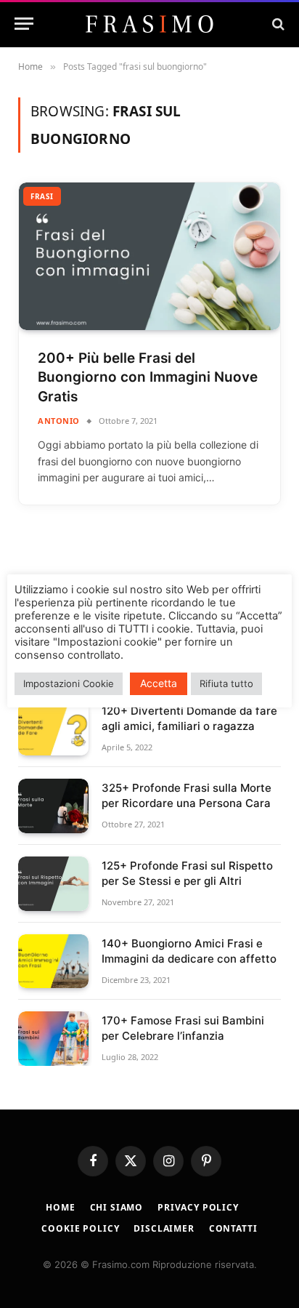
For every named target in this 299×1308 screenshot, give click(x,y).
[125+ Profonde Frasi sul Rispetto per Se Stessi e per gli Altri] (53, 883)
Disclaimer (164, 1228)
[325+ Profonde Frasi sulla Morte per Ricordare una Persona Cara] (53, 806)
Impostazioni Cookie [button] (68, 683)
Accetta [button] (158, 683)
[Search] (276, 23)
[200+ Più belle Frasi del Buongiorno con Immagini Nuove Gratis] (149, 256)
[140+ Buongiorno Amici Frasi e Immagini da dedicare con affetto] (53, 961)
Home (60, 1207)
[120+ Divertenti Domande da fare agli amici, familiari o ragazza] (53, 729)
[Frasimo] (149, 24)
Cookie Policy (80, 1228)
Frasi (42, 196)
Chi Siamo (117, 1207)
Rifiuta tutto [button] (226, 683)
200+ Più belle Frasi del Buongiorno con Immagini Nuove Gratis (148, 377)
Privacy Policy (198, 1207)
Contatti (233, 1228)
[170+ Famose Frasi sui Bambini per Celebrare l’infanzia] (53, 1038)
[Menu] (24, 23)
